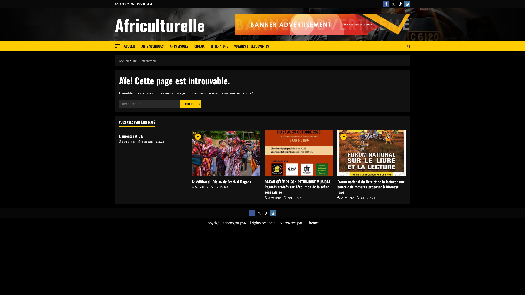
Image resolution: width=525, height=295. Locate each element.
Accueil (129, 46)
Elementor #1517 (131, 136)
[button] (117, 46)
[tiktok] (400, 4)
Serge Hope (129, 141)
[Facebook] (386, 4)
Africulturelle (160, 25)
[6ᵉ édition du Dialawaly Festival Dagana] (226, 153)
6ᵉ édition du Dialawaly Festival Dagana (221, 181)
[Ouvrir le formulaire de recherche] (408, 46)
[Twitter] (393, 4)
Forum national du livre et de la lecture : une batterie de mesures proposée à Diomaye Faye (371, 187)
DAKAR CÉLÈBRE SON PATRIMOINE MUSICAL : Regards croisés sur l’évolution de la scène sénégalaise (298, 187)
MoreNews (288, 223)
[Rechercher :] (149, 104)
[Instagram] (407, 4)
